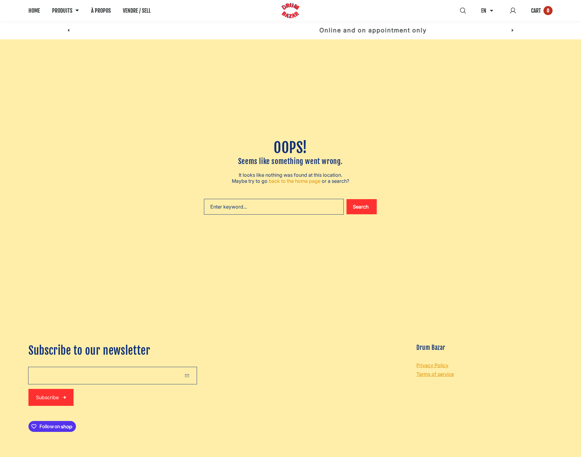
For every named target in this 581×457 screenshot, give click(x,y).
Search (361, 207)
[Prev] (68, 30)
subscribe (47, 397)
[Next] (512, 30)
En (483, 10)
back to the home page (294, 181)
